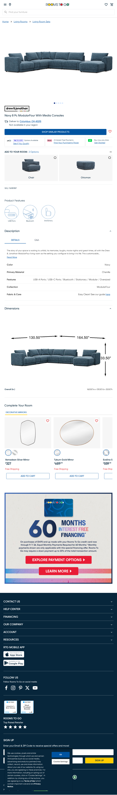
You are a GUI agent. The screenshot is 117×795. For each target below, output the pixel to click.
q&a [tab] (36, 240)
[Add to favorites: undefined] (110, 131)
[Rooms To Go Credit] (58, 529)
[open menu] (5, 4)
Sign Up (99, 760)
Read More (12, 257)
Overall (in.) (10, 389)
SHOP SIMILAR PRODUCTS (55, 132)
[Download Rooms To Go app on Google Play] (13, 663)
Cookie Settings (61, 762)
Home (5, 22)
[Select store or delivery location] (10, 4)
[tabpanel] (58, 272)
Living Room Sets (41, 22)
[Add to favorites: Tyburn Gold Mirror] (96, 420)
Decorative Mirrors (16, 412)
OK (60, 755)
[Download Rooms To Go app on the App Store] (13, 654)
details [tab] (15, 240)
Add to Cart (28, 476)
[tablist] (26, 240)
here (108, 294)
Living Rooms (20, 22)
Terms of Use (29, 781)
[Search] (4, 12)
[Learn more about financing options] (58, 575)
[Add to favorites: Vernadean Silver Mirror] (47, 420)
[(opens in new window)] (6, 688)
